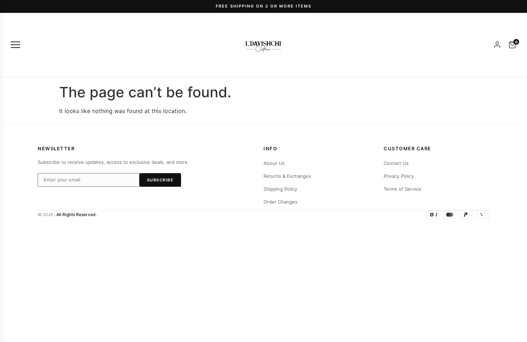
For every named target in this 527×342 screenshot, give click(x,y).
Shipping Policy (280, 189)
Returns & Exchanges (287, 176)
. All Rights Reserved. (75, 214)
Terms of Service (402, 189)
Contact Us (396, 163)
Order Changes (281, 202)
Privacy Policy (399, 176)
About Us (274, 163)
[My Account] (497, 45)
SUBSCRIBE (160, 179)
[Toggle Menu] (15, 44)
